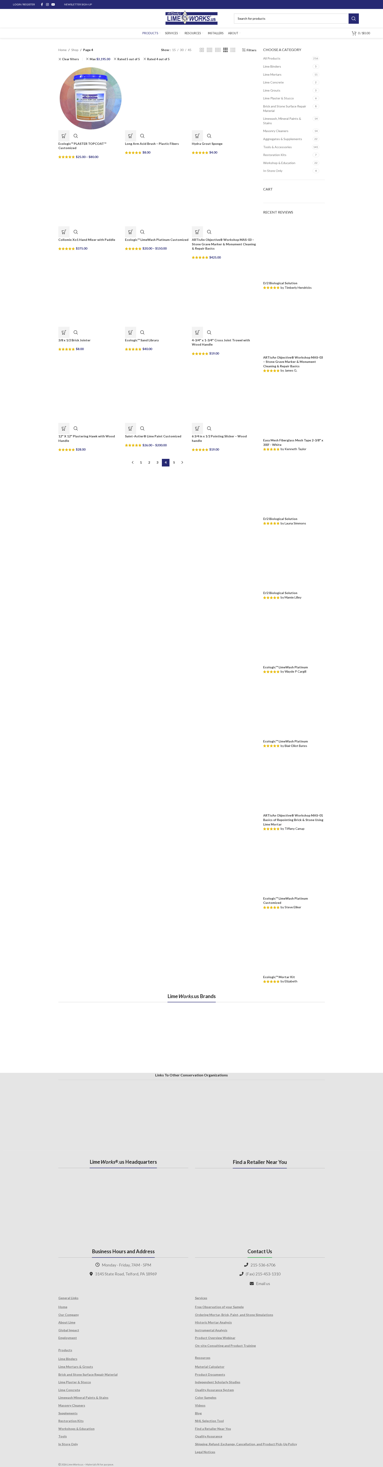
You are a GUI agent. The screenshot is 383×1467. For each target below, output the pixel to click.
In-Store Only (272, 171)
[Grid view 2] (202, 50)
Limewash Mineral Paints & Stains (83, 1397)
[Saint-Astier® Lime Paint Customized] (157, 390)
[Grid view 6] (218, 50)
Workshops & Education (76, 1429)
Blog (198, 1413)
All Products (271, 58)
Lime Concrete (273, 82)
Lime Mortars (272, 74)
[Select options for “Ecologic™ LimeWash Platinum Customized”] (130, 231)
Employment (67, 1338)
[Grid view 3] (225, 50)
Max (100, 59)
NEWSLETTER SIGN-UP (78, 4)
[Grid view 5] (209, 50)
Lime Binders (272, 66)
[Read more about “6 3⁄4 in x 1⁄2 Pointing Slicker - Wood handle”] (197, 428)
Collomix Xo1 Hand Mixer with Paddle (86, 240)
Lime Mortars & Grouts (75, 1367)
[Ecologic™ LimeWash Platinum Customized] (157, 193)
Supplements (68, 1413)
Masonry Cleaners (275, 131)
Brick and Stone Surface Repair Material (284, 108)
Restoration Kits (274, 155)
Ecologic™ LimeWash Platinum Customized (156, 240)
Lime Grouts (271, 90)
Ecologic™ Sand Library (142, 340)
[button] (130, 135)
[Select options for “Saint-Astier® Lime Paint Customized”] (130, 428)
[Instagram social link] (47, 5)
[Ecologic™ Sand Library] (157, 294)
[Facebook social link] (42, 5)
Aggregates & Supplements (282, 139)
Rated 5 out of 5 (128, 59)
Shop (74, 50)
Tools (62, 1436)
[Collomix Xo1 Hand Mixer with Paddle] (90, 193)
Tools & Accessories (277, 147)
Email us (263, 1283)
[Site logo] (191, 18)
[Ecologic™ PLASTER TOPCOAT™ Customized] (90, 97)
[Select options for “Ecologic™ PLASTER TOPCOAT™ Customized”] (64, 135)
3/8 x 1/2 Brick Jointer (74, 340)
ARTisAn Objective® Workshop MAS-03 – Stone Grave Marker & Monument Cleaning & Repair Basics (224, 244)
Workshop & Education (279, 163)
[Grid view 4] (233, 50)
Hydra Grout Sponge (207, 143)
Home (62, 50)
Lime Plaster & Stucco (278, 98)
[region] (191, 1037)
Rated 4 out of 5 (158, 59)
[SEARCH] (354, 18)
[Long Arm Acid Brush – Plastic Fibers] (157, 97)
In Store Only (68, 1444)
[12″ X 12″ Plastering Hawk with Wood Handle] (90, 390)
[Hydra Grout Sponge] (224, 97)
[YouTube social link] (53, 5)
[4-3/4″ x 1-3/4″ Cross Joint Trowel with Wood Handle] (224, 294)
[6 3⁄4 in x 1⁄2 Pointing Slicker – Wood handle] (224, 390)
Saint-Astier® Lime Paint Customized (153, 436)
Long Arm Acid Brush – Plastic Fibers (152, 143)
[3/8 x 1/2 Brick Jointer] (90, 294)
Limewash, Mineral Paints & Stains (282, 121)
